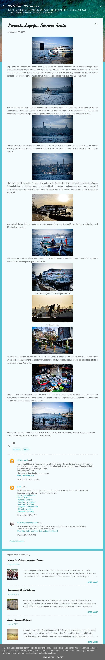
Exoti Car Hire (24, 497)
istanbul (16, 449)
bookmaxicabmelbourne (27, 522)
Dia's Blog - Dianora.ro (23, 6)
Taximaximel (22, 460)
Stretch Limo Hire (25, 509)
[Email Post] (13, 444)
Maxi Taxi (21, 531)
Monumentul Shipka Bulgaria (20, 590)
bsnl (19, 487)
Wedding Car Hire (25, 500)
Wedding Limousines (27, 502)
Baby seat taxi (32, 531)
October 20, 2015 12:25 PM (28, 479)
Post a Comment (17, 541)
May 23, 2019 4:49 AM (26, 535)
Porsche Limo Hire (26, 511)
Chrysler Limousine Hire (28, 507)
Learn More (48, 657)
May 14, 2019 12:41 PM (27, 515)
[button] (96, 24)
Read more (93, 582)
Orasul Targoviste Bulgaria (19, 620)
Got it (60, 657)
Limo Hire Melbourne (27, 495)
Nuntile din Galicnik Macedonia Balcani (25, 560)
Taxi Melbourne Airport (48, 531)
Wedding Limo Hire (26, 504)
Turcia (25, 449)
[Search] (101, 7)
